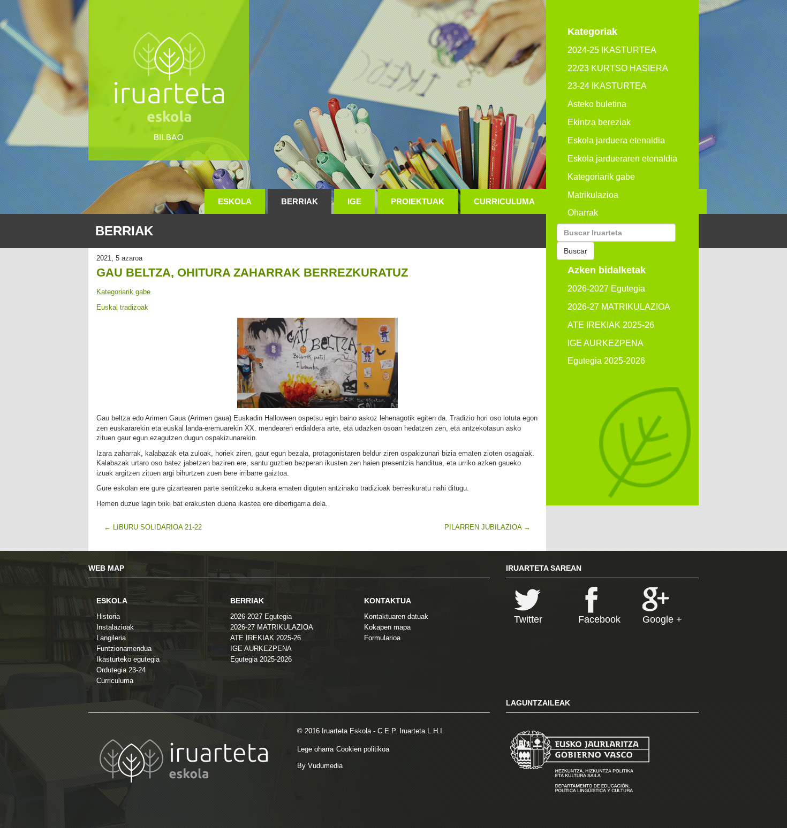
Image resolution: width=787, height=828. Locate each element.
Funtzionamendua (124, 649)
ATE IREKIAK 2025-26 (610, 324)
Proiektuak (417, 201)
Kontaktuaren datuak (396, 616)
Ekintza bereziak (599, 122)
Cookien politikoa (362, 749)
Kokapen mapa (387, 627)
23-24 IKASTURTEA (607, 85)
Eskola (235, 201)
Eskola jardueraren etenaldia (622, 158)
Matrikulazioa (592, 195)
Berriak (299, 201)
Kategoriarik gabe (123, 292)
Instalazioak (115, 627)
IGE (354, 201)
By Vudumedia (320, 766)
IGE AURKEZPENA (605, 343)
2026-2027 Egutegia (606, 288)
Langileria (111, 638)
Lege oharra (315, 749)
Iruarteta (168, 80)
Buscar (575, 251)
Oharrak (582, 212)
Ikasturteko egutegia (128, 659)
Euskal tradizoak (122, 307)
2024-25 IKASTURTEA (611, 50)
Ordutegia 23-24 (121, 670)
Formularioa (382, 638)
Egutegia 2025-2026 (606, 360)
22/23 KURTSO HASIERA (617, 68)
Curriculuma (504, 201)
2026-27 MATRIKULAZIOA (618, 306)
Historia (108, 616)
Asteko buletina (596, 104)
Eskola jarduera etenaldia (616, 140)
